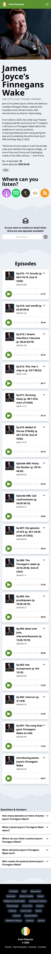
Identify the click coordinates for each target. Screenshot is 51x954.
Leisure (16, 915)
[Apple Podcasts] (6, 193)
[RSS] (44, 193)
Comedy (13, 891)
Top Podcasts (20, 946)
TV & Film (27, 906)
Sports (41, 920)
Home (8, 946)
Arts (6, 170)
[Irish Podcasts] (25, 931)
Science (29, 920)
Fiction (40, 906)
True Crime (26, 910)
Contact (42, 946)
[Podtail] (25, 193)
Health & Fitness (13, 920)
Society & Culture (38, 901)
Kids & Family (26, 896)
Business (11, 896)
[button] (47, 4)
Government (31, 915)
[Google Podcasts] (35, 193)
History (12, 910)
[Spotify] (16, 193)
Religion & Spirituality (14, 901)
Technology (12, 906)
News (38, 910)
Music (40, 896)
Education (35, 891)
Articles (32, 946)
